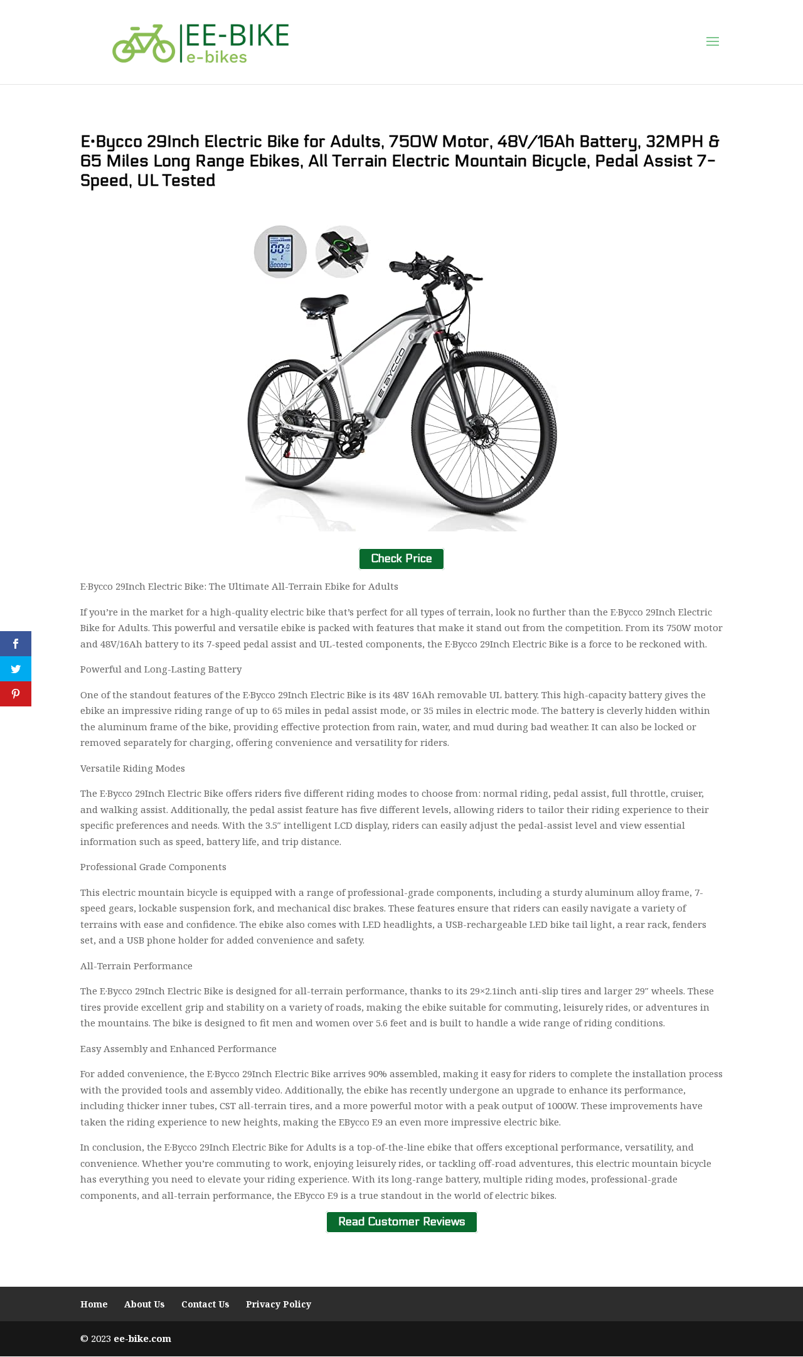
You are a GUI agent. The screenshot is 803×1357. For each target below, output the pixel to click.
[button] (713, 42)
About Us (144, 1304)
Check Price (401, 559)
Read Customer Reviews (401, 1221)
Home (94, 1304)
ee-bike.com (142, 1338)
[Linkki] (200, 41)
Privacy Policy (278, 1304)
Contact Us (205, 1304)
